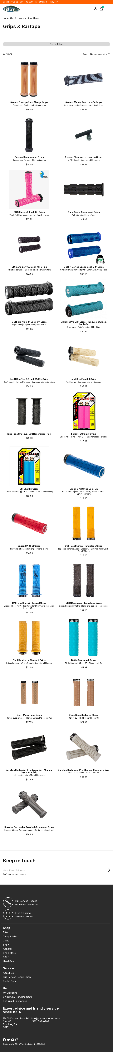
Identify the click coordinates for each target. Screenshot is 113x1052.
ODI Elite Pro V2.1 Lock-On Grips (29, 322)
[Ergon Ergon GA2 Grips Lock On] (83, 466)
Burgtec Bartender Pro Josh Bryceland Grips (29, 827)
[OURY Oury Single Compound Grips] (83, 189)
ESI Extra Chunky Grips (83, 434)
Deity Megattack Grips (29, 715)
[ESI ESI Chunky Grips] (29, 466)
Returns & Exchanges (15, 1001)
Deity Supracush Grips (83, 660)
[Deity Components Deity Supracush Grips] (83, 637)
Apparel (7, 948)
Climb (6, 940)
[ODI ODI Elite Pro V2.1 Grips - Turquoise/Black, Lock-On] (83, 299)
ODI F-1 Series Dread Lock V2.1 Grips (84, 267)
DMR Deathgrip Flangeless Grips (84, 603)
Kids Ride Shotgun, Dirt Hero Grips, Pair (29, 434)
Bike (5, 932)
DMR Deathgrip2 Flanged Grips (29, 603)
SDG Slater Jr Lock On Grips (29, 212)
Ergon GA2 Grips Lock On (84, 489)
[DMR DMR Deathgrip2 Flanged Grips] (29, 580)
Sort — (86, 54)
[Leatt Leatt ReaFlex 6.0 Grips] (83, 356)
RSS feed (41, 1043)
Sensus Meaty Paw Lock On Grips (83, 102)
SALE (6, 957)
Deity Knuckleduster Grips (83, 715)
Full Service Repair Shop (17, 976)
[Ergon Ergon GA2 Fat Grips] (29, 523)
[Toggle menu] (107, 9)
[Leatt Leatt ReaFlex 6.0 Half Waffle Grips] (29, 356)
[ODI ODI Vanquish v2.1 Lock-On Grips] (29, 244)
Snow (6, 944)
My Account (10, 992)
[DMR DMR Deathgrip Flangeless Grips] (83, 580)
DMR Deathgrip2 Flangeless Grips (83, 546)
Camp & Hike (10, 936)
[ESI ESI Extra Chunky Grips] (83, 411)
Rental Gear (9, 981)
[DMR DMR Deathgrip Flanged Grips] (29, 637)
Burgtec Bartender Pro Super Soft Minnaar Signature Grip (29, 771)
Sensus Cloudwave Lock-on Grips (83, 157)
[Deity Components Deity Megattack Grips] (29, 692)
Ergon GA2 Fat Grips (29, 546)
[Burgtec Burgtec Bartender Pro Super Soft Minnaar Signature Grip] (29, 747)
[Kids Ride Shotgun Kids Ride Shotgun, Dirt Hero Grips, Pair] (29, 411)
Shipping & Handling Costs (17, 996)
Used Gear (9, 961)
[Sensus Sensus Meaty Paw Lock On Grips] (83, 79)
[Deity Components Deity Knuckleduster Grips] (83, 692)
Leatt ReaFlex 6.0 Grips (84, 379)
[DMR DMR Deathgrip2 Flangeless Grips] (83, 523)
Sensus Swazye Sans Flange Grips (29, 102)
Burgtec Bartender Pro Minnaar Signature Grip (83, 770)
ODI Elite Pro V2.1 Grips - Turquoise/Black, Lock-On (84, 323)
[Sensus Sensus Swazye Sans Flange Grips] (29, 79)
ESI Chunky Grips (29, 489)
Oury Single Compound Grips (84, 212)
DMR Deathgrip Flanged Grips (29, 660)
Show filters (56, 44)
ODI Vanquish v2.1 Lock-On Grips (29, 267)
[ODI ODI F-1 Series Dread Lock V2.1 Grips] (83, 244)
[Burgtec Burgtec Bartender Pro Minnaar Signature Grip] (83, 747)
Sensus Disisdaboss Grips (29, 157)
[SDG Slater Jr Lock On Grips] (29, 189)
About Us (8, 972)
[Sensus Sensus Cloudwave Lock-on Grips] (83, 134)
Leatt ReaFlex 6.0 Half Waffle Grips (29, 379)
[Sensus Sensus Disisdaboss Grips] (29, 134)
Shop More (9, 952)
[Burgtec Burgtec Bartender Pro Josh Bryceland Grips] (29, 804)
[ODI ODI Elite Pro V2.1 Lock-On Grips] (29, 299)
